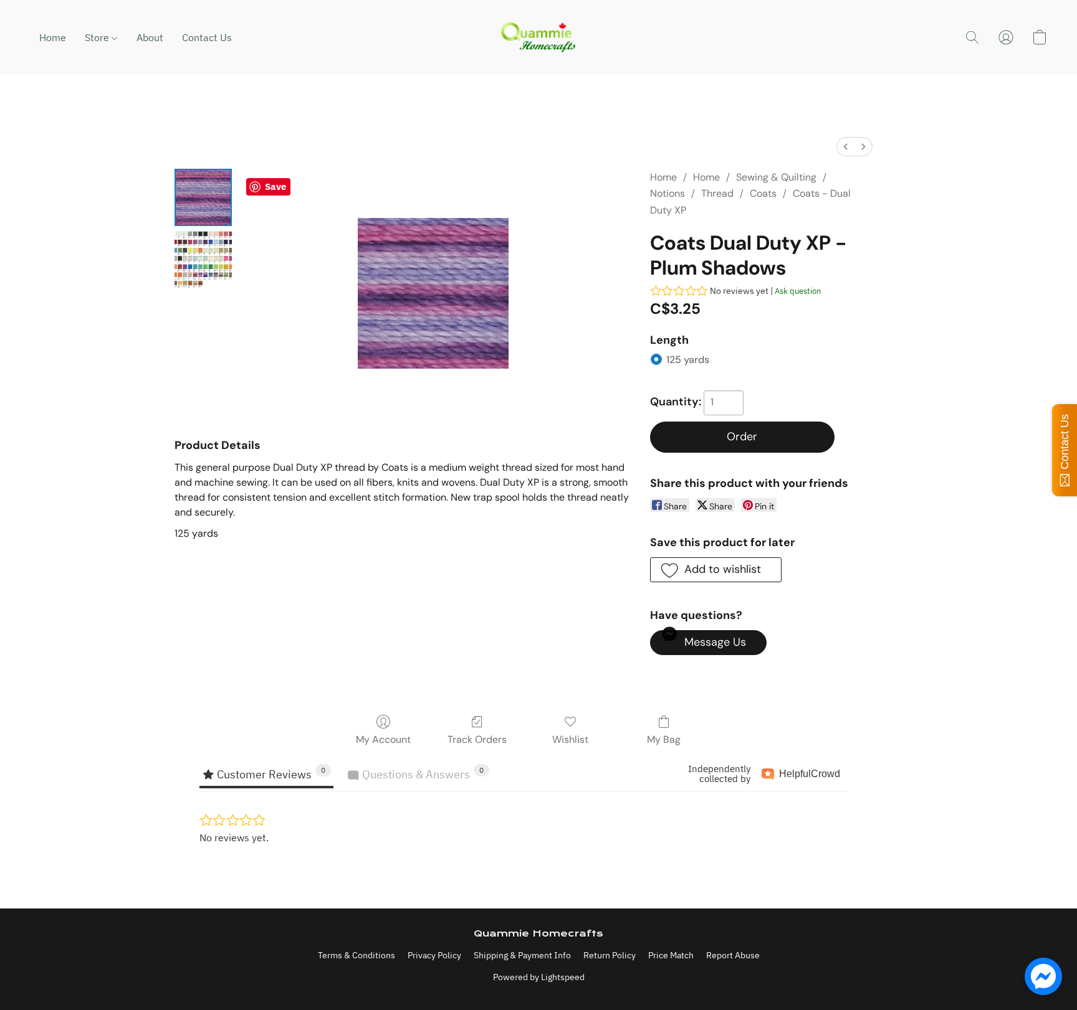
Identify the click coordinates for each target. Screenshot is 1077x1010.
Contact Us (207, 37)
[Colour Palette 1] (203, 259)
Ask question (798, 291)
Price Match (671, 955)
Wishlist (570, 739)
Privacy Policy (434, 955)
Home (52, 37)
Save (275, 186)
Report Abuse (733, 955)
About (149, 37)
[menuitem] (845, 147)
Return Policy (609, 955)
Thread (717, 193)
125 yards (687, 359)
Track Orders (477, 739)
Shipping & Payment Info (522, 955)
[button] (538, 37)
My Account (383, 739)
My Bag (664, 739)
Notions (667, 193)
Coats (763, 193)
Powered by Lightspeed (539, 977)
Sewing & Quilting (776, 177)
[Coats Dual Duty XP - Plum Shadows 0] (203, 197)
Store (98, 37)
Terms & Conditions (356, 955)
